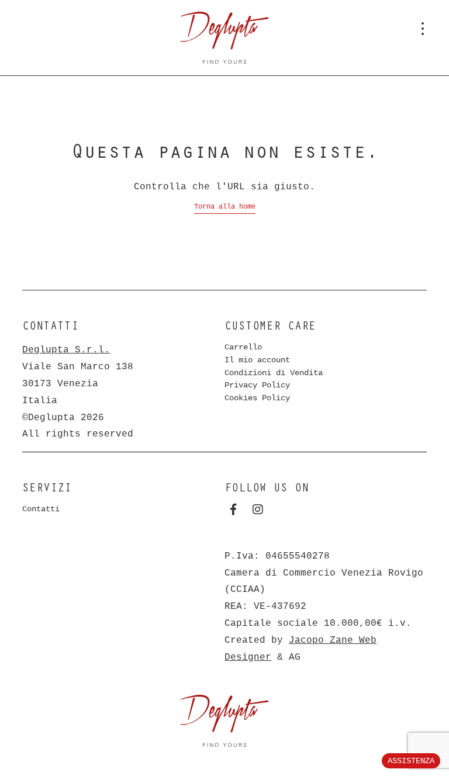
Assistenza (411, 760)
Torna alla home (224, 207)
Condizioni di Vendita (273, 372)
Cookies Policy (257, 398)
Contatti (41, 509)
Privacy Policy (257, 385)
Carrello (243, 347)
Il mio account (257, 360)
